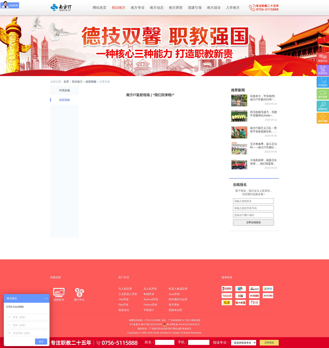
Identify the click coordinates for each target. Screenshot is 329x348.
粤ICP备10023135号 (151, 324)
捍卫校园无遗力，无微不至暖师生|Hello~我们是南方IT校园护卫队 (263, 115)
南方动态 (157, 8)
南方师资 (176, 8)
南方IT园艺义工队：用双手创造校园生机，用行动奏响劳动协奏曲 (263, 131)
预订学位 (79, 299)
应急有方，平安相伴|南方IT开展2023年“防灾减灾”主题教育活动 (263, 99)
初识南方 (118, 8)
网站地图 (177, 328)
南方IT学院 (69, 7)
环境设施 (64, 90)
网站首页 (99, 8)
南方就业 (214, 8)
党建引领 (195, 8)
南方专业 (138, 8)
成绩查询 (59, 299)
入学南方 (233, 8)
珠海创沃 (186, 328)
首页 (66, 81)
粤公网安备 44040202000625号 (183, 324)
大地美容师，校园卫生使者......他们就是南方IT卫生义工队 (263, 163)
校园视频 (91, 81)
